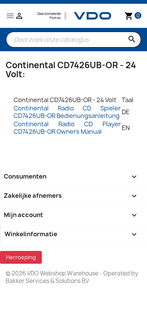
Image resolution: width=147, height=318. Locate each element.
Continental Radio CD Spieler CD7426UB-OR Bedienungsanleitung (67, 112)
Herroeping (21, 257)
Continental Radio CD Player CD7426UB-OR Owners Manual (67, 128)
